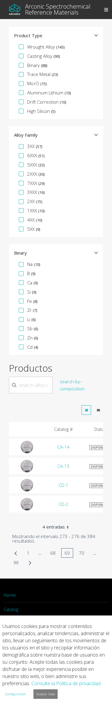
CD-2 (63, 504)
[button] (56, 35)
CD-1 (63, 485)
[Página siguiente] (30, 562)
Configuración (15, 694)
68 (54, 554)
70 (83, 554)
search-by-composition (72, 385)
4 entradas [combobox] (53, 527)
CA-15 (63, 466)
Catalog (11, 609)
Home (10, 595)
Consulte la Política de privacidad (66, 683)
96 (17, 563)
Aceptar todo (45, 694)
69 (69, 554)
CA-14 (63, 447)
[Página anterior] (15, 553)
